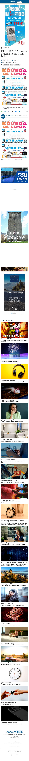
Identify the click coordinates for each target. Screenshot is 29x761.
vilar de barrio (6, 64)
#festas (11, 64)
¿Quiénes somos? (17, 742)
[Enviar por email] (27, 111)
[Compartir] (1, 111)
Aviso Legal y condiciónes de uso (12, 744)
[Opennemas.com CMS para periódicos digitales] (15, 753)
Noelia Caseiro (10, 115)
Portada (10, 742)
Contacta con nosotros (14, 746)
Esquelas (22, 744)
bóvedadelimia (17, 64)
